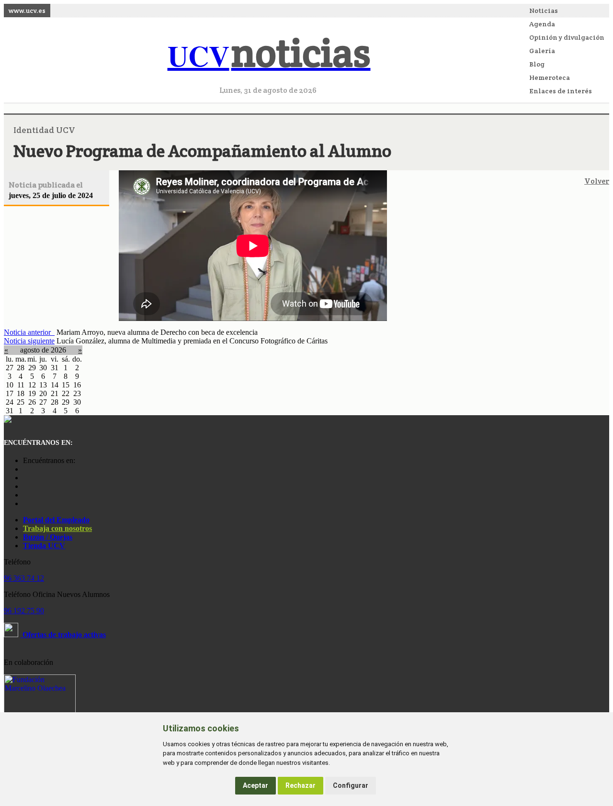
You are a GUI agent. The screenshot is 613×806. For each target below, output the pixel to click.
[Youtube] (25, 486)
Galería (542, 50)
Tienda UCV (44, 545)
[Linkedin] (25, 503)
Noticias (543, 10)
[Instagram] (25, 469)
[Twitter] (25, 494)
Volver (596, 181)
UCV (269, 55)
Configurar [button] (350, 785)
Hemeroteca (549, 77)
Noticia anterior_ (29, 332)
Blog (537, 64)
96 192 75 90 (24, 611)
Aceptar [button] (255, 785)
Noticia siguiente (29, 341)
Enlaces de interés (560, 91)
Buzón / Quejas (47, 537)
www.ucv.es (27, 10)
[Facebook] (25, 477)
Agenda (542, 24)
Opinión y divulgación (566, 37)
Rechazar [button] (300, 785)
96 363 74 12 (24, 578)
